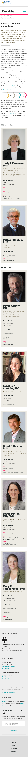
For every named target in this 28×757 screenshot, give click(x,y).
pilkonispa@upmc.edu (8, 260)
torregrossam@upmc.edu (9, 608)
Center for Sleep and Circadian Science (13, 472)
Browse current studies (8, 692)
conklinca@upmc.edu (8, 404)
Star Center (6, 337)
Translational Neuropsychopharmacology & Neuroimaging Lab (13, 538)
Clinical (14, 745)
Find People (23, 5)
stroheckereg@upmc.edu (9, 544)
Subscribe (13, 730)
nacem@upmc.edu (7, 619)
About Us (14, 737)
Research (4, 17)
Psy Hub (14, 86)
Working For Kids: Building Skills (11, 198)
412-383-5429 (6, 189)
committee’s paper (10, 113)
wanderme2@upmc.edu (8, 666)
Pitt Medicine (12, 5)
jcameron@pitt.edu (8, 193)
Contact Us (5, 653)
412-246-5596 (6, 329)
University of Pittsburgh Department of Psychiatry (11, 15)
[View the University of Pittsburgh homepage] (8, 2)
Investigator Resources (12, 17)
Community (14, 748)
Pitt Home (18, 5)
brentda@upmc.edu (8, 333)
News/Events (14, 751)
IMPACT (5, 339)
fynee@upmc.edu (7, 677)
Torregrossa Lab (7, 612)
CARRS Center (6, 614)
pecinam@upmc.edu (8, 534)
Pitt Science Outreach (8, 197)
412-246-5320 (5, 668)
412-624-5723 (6, 604)
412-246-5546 (5, 678)
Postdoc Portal (7, 90)
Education (14, 740)
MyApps (22, 703)
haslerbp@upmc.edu (8, 468)
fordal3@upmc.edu (8, 344)
